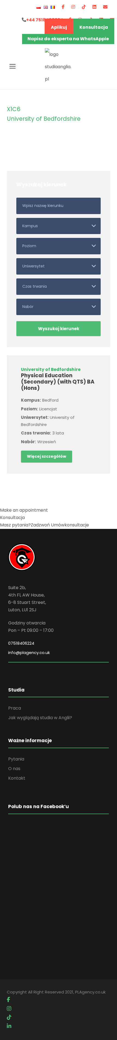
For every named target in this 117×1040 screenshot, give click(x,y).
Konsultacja (93, 27)
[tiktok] (84, 7)
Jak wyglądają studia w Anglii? (40, 718)
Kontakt (16, 778)
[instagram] (73, 7)
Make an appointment (24, 510)
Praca (14, 708)
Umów (70, 525)
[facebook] (63, 7)
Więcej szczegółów (46, 456)
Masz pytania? (25, 525)
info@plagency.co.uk (29, 652)
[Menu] (12, 66)
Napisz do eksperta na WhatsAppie (68, 39)
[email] (105, 7)
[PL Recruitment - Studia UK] (58, 66)
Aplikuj (59, 27)
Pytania (16, 759)
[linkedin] (94, 7)
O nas (14, 768)
